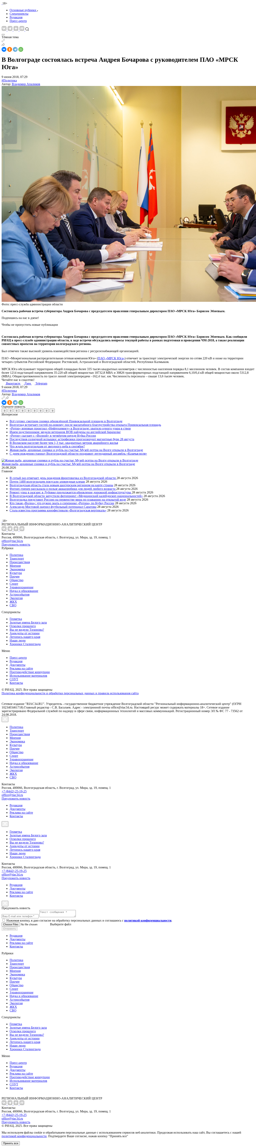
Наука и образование (24, 591)
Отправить (9, 928)
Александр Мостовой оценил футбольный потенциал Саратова (53, 506)
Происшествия (20, 562)
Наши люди (18, 640)
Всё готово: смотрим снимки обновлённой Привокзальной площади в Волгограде (66, 421)
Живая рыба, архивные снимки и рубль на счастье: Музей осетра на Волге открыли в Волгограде (76, 450)
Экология (16, 598)
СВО (13, 605)
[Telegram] (15, 49)
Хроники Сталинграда (25, 644)
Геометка (16, 619)
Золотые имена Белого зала (28, 622)
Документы (17, 665)
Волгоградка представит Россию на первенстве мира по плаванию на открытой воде (68, 499)
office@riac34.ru (12, 541)
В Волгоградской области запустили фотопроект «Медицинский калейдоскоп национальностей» (76, 496)
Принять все (10, 1143)
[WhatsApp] (20, 49)
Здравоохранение (21, 587)
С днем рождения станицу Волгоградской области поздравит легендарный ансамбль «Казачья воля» (78, 453)
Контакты (16, 683)
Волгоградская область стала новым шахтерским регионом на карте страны (61, 485)
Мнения (15, 565)
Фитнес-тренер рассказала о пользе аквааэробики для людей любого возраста (63, 488)
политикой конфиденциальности (24, 1136)
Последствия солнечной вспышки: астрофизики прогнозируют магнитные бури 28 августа (72, 439)
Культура (16, 573)
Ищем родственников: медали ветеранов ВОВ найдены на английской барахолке (65, 432)
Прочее (15, 576)
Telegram (41, 383)
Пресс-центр (18, 21)
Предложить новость (16, 544)
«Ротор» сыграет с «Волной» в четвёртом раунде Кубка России (53, 435)
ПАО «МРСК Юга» (111, 358)
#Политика (9, 80)
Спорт (14, 583)
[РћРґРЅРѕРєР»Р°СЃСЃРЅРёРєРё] (9, 49)
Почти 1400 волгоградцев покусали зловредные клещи (47, 481)
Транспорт (17, 558)
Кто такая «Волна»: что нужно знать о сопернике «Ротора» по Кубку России (62, 503)
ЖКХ (13, 601)
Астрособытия (19, 594)
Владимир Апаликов (26, 84)
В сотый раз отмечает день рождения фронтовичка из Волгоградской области (63, 478)
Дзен (28, 383)
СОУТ (14, 679)
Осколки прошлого (23, 626)
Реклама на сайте (21, 668)
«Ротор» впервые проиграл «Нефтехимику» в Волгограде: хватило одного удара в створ (70, 428)
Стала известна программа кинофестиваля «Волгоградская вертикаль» (58, 510)
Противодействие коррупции (30, 672)
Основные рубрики (23, 10)
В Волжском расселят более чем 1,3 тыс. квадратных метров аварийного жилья (64, 442)
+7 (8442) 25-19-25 (14, 791)
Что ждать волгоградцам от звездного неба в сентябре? (47, 446)
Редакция (16, 17)
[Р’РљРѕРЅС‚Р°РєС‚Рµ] (4, 49)
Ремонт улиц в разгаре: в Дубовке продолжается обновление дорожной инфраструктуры (71, 492)
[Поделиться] (3, 45)
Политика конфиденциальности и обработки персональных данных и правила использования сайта (70, 693)
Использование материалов (28, 675)
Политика (16, 555)
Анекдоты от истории (25, 633)
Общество (16, 580)
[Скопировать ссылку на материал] (3, 41)
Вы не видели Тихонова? (27, 629)
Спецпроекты (19, 13)
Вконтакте (13, 383)
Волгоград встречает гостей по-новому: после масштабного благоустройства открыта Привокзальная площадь (85, 425)
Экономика (17, 569)
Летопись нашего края (25, 637)
